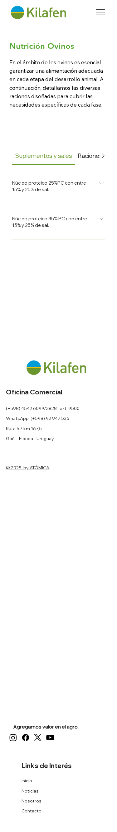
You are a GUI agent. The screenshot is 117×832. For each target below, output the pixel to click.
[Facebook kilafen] (25, 737)
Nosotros (31, 801)
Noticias (30, 791)
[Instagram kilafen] (13, 737)
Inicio (27, 781)
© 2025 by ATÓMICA (27, 468)
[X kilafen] (37, 737)
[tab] (43, 156)
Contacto (31, 811)
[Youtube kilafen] (50, 737)
